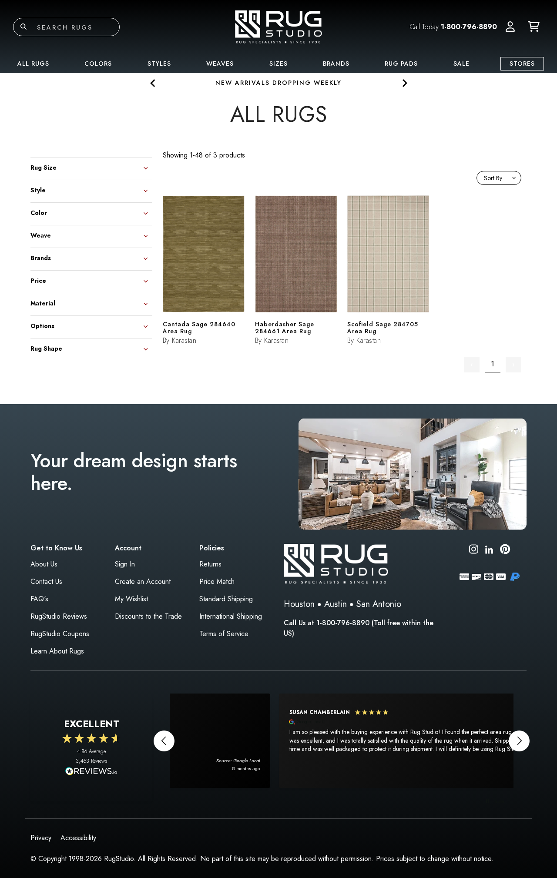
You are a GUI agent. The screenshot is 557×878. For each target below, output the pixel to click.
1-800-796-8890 (469, 27)
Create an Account (143, 581)
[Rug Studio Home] (278, 26)
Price (38, 280)
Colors (98, 63)
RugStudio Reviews (58, 616)
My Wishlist (131, 599)
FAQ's (39, 599)
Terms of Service (223, 634)
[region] (341, 741)
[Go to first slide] (404, 82)
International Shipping (230, 616)
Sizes (278, 63)
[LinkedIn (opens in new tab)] (489, 549)
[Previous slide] (153, 82)
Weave (40, 234)
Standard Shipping (226, 599)
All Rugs (33, 63)
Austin (335, 604)
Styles (159, 63)
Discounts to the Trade (148, 616)
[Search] (23, 27)
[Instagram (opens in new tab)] (473, 551)
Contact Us (46, 581)
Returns (210, 564)
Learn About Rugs (57, 651)
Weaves (220, 63)
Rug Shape (46, 348)
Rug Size (43, 167)
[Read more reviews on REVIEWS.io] (91, 772)
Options (42, 325)
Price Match (217, 581)
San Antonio (378, 604)
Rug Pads (401, 63)
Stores (522, 63)
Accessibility (78, 838)
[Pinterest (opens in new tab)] (505, 551)
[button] (510, 27)
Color (38, 212)
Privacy (40, 838)
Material (42, 302)
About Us (43, 564)
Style (38, 189)
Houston (299, 604)
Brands (336, 63)
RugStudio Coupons (59, 634)
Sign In (125, 564)
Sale (461, 63)
